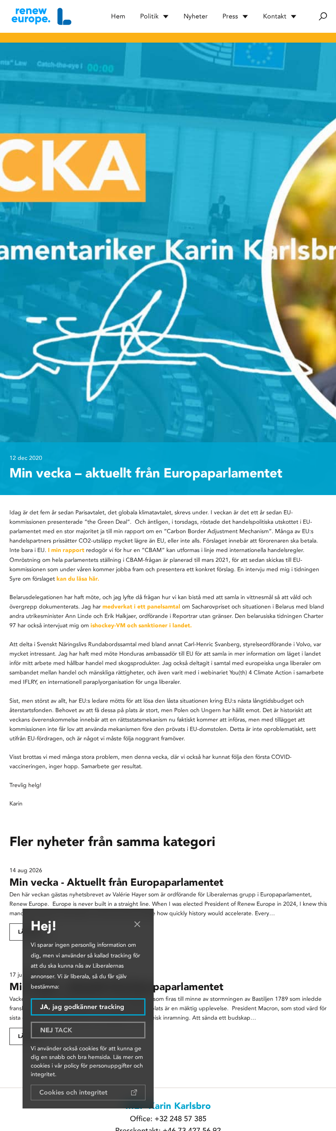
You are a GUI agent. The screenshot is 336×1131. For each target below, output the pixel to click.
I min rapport (65, 550)
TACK (56, 1030)
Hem (118, 16)
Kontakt (274, 16)
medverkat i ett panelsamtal (142, 606)
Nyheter (196, 16)
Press (230, 16)
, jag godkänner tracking (82, 1007)
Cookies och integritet (73, 1092)
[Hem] (40, 16)
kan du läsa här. (77, 578)
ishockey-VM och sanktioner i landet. (142, 625)
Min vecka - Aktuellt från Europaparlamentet (117, 882)
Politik (149, 16)
